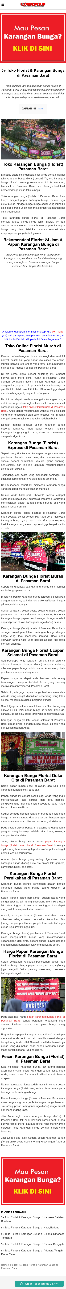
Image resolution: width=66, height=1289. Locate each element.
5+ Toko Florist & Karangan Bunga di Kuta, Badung (30, 1227)
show (40, 108)
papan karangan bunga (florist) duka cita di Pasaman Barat (33, 843)
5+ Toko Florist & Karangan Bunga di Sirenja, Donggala (32, 1244)
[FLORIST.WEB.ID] (33, 4)
